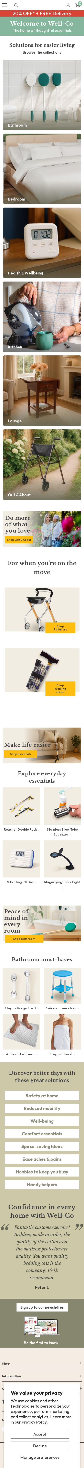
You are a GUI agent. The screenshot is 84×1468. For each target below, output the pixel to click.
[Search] (16, 5)
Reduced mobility (42, 1108)
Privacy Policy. (35, 1422)
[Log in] (68, 5)
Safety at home (42, 1095)
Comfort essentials (42, 1134)
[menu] (4, 5)
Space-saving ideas (42, 1146)
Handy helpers (42, 1184)
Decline (40, 1445)
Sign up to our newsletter (42, 1307)
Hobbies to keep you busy (42, 1172)
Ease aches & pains (42, 1159)
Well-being (42, 1121)
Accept (39, 1434)
